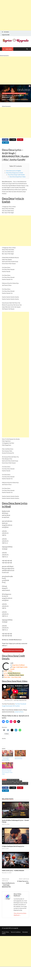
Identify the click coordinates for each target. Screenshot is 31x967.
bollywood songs (9, 93)
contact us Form (18, 711)
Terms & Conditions (16, 932)
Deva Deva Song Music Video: (17, 176)
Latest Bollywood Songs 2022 (10, 784)
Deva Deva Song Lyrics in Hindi (14, 172)
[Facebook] (3, 721)
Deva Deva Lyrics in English (13, 170)
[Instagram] (11, 721)
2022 (4, 93)
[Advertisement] (15, 15)
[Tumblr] (18, 721)
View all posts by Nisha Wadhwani (20, 914)
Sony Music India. (23, 784)
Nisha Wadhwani (16, 99)
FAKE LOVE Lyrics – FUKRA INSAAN (13, 870)
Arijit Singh (19, 781)
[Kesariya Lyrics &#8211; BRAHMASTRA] (20, 753)
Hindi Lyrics (16, 782)
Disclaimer (25, 932)
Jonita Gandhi (24, 782)
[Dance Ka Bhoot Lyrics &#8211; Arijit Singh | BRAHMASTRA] (7, 753)
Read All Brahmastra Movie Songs (13, 650)
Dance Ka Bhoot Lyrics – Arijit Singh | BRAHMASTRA (7, 758)
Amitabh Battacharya (13, 779)
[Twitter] (7, 721)
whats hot (23, 93)
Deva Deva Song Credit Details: (16, 174)
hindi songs (17, 93)
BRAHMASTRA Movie (7, 782)
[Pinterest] (14, 721)
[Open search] (27, 49)
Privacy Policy (5, 932)
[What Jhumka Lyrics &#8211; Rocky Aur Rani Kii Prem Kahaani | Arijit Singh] (7, 765)
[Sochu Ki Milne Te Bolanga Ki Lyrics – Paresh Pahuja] (15, 810)
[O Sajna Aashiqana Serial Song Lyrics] (15, 836)
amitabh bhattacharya (8, 781)
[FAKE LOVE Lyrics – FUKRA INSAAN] (15, 860)
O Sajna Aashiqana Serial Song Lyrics (13, 846)
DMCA (3, 933)
